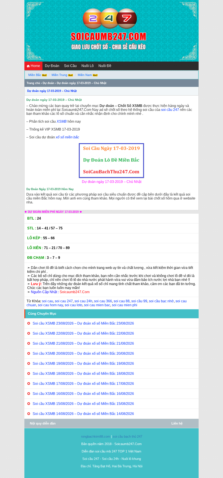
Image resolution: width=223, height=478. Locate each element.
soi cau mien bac (97, 305)
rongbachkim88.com (95, 436)
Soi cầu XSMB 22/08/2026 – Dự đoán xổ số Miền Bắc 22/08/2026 (83, 333)
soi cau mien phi (124, 305)
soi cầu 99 (139, 301)
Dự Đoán (52, 66)
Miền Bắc (34, 75)
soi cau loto (73, 305)
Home (35, 66)
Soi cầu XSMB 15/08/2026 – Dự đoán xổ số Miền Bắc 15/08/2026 (83, 404)
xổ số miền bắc (67, 137)
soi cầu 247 (170, 110)
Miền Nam (85, 75)
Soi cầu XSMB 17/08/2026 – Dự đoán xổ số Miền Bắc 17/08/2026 (83, 383)
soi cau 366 (103, 301)
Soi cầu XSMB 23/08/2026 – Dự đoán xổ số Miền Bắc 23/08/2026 (83, 323)
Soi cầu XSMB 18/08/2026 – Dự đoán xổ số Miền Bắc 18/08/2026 (83, 373)
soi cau (47, 301)
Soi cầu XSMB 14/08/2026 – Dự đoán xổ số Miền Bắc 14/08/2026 (83, 414)
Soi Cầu (70, 66)
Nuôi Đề (104, 66)
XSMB (62, 121)
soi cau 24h (83, 301)
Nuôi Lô (87, 66)
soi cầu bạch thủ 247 (127, 436)
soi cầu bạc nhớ (161, 301)
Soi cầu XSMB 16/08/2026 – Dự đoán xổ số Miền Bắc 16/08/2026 (83, 393)
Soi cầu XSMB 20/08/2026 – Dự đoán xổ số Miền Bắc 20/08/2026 (83, 353)
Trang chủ (33, 83)
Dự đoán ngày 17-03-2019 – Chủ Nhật (52, 91)
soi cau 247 (64, 301)
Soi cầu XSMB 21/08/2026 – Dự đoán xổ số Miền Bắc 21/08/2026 (83, 343)
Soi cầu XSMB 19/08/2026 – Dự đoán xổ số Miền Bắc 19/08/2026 (83, 363)
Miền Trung (59, 75)
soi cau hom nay (50, 305)
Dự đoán (48, 83)
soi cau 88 (122, 301)
